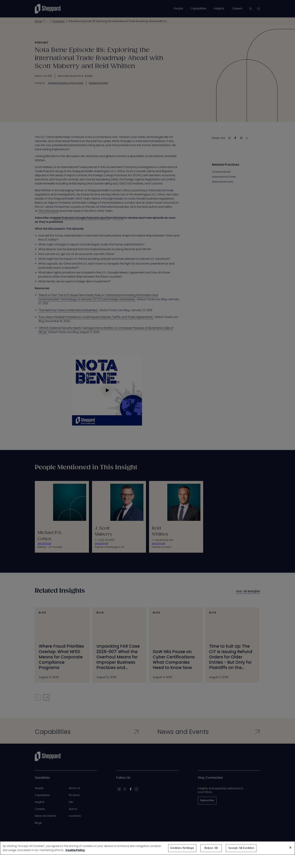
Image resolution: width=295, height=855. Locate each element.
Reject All (211, 848)
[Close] (290, 847)
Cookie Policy (75, 850)
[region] (147, 848)
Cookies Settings (182, 848)
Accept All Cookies (241, 848)
